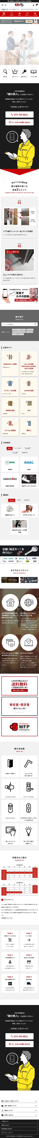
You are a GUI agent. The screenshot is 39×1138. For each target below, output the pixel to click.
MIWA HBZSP (30, 329)
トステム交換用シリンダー (14, 9)
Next (37, 580)
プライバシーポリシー (7, 1132)
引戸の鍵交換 (29, 332)
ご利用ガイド (5, 1121)
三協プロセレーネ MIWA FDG (19, 329)
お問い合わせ (5, 1125)
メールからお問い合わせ (19, 122)
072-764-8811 (19, 114)
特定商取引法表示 (6, 1129)
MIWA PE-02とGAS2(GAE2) (27, 9)
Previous (1, 580)
